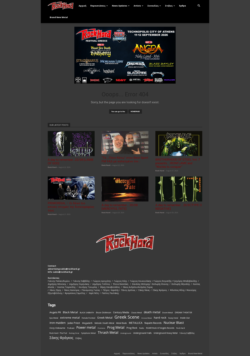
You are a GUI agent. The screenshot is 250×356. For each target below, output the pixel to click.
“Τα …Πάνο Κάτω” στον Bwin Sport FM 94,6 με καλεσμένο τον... (125, 159)
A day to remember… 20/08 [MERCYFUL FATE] (120, 206)
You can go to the (118, 111)
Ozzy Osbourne (57, 327)
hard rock (160, 317)
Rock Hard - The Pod (58, 333)
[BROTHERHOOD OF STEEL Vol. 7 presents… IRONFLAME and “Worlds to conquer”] (178, 143)
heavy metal (173, 318)
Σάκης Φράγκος (61, 337)
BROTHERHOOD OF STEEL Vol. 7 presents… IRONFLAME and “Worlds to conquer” (177, 163)
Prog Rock (131, 327)
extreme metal (70, 317)
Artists (137, 5)
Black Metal (70, 312)
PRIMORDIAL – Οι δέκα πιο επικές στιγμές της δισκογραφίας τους (71, 206)
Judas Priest (74, 323)
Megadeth (87, 322)
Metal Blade (121, 323)
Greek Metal (104, 317)
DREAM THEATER (183, 312)
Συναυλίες (153, 5)
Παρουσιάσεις (97, 5)
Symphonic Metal (88, 333)
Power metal (86, 327)
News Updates (119, 5)
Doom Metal (167, 312)
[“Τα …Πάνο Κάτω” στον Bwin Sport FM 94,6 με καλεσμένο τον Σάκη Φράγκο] (125, 142)
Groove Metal (146, 318)
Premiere (101, 328)
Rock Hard (52, 167)
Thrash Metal (108, 332)
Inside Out (185, 317)
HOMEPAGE (135, 111)
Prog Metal (115, 327)
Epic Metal (53, 318)
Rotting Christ (74, 333)
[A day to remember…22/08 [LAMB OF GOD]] (71, 143)
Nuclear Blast (174, 322)
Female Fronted (88, 318)
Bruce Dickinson (103, 312)
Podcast (70, 328)
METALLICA (135, 322)
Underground (125, 333)
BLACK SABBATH (87, 312)
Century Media (121, 312)
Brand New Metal (59, 17)
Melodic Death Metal (104, 323)
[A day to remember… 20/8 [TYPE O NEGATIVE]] (178, 188)
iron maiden (57, 322)
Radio (141, 328)
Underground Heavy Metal (166, 333)
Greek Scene (126, 317)
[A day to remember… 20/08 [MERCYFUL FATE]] (125, 188)
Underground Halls (142, 332)
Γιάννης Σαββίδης (187, 333)
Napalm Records (153, 323)
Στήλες (169, 5)
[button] (198, 6)
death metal (152, 312)
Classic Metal (136, 312)
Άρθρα (182, 5)
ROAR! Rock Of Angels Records (160, 328)
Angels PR (55, 312)
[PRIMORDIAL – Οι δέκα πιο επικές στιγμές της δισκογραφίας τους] (71, 188)
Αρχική (82, 5)
